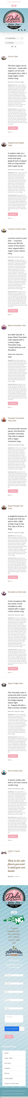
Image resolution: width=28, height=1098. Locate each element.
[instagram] (15, 912)
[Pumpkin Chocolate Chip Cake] (4, 420)
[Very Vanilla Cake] (4, 772)
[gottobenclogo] (14, 916)
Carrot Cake (13, 56)
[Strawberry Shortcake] (4, 594)
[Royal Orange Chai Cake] (4, 508)
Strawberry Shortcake (17, 592)
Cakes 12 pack (14, 851)
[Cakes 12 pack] (4, 853)
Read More (11, 876)
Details (10, 132)
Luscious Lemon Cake (17, 229)
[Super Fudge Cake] (4, 685)
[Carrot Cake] (4, 58)
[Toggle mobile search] (21, 30)
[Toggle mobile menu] (25, 30)
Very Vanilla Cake (15, 771)
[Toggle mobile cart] (18, 30)
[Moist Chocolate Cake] (4, 327)
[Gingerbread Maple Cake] (4, 145)
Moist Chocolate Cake (17, 325)
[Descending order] (22, 38)
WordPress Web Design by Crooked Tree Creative (13, 1094)
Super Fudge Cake (15, 683)
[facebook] (12, 912)
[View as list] (15, 46)
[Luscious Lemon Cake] (4, 231)
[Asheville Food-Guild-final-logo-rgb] (14, 947)
